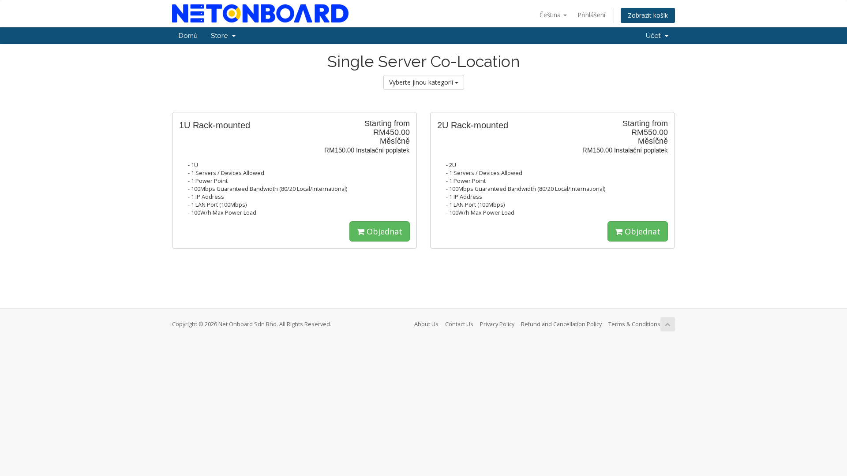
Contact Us (459, 324)
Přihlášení (591, 15)
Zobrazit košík (648, 15)
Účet (655, 36)
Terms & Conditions (634, 324)
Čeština (551, 15)
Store (221, 36)
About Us (426, 324)
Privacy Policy (497, 324)
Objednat (383, 231)
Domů (188, 36)
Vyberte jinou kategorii (422, 82)
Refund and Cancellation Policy (561, 324)
